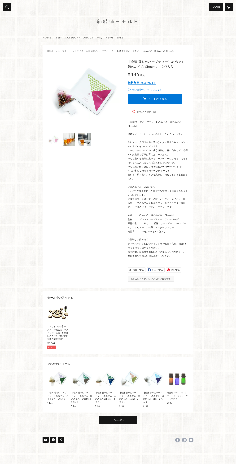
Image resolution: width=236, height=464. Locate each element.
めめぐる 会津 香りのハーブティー (93, 51)
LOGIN (216, 7)
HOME (47, 37)
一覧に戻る (118, 419)
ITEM (58, 37)
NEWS (109, 37)
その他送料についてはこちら (147, 89)
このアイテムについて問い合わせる (153, 278)
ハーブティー (64, 51)
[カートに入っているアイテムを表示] (229, 7)
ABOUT (88, 37)
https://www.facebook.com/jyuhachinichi (177, 440)
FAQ (99, 37)
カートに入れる (157, 98)
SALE (120, 37)
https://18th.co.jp (191, 440)
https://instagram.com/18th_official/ (184, 440)
